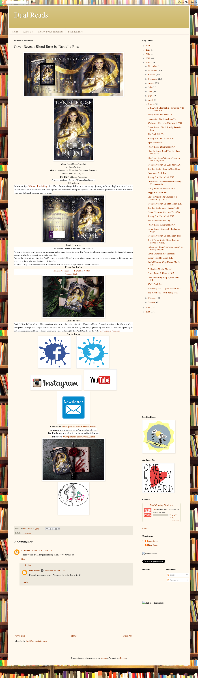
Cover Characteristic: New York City (164, 212)
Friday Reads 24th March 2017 (161, 146)
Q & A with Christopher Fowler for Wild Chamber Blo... (166, 109)
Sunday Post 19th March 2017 (161, 177)
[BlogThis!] (49, 528)
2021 (148, 45)
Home (15, 31)
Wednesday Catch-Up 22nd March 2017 (165, 164)
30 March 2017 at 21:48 (54, 570)
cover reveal (26, 533)
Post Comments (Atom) (36, 640)
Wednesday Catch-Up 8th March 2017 (164, 235)
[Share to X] (52, 528)
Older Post (127, 635)
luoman (104, 657)
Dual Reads (31, 14)
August (151, 83)
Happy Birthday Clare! (158, 192)
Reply (23, 558)
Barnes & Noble (82, 270)
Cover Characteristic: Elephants (161, 253)
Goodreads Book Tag (157, 173)
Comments (174, 580)
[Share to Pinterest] (58, 528)
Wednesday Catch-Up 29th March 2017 (165, 123)
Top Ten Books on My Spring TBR (163, 207)
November (153, 70)
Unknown (25, 550)
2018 (148, 58)
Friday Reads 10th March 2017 (161, 224)
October (152, 74)
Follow (145, 528)
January (152, 302)
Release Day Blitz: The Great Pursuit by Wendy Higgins (165, 248)
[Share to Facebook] (55, 528)
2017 (148, 62)
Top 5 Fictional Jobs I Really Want (163, 292)
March (151, 104)
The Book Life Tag (156, 134)
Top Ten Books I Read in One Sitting (164, 168)
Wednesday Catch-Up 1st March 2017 (164, 288)
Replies (28, 565)
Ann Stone (152, 541)
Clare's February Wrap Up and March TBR (164, 278)
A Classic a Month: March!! (160, 268)
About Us (28, 31)
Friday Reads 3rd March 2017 (161, 273)
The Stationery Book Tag (159, 220)
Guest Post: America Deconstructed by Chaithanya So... (164, 183)
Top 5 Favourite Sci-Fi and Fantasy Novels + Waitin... (163, 241)
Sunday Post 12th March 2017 (161, 216)
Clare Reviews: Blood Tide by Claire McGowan (164, 152)
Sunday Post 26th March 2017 (161, 138)
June (150, 91)
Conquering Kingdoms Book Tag (162, 118)
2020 (148, 49)
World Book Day (155, 284)
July (150, 87)
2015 (148, 311)
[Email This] (46, 528)
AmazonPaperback (61, 271)
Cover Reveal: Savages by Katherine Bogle (164, 230)
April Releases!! (155, 142)
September (153, 78)
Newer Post (20, 635)
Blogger (122, 657)
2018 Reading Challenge (162, 504)
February (152, 297)
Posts (171, 574)
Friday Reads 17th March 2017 (161, 188)
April (151, 99)
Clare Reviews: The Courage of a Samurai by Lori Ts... (162, 198)
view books (175, 521)
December (153, 66)
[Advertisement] (163, 364)
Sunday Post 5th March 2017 (160, 257)
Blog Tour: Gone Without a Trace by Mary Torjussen (164, 159)
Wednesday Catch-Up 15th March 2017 (165, 203)
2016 (148, 307)
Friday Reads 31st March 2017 (161, 114)
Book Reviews (75, 31)
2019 (148, 53)
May (150, 95)
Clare (155, 509)
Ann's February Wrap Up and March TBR (164, 263)
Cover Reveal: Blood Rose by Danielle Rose (164, 128)
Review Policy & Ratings (50, 31)
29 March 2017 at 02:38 (41, 550)
